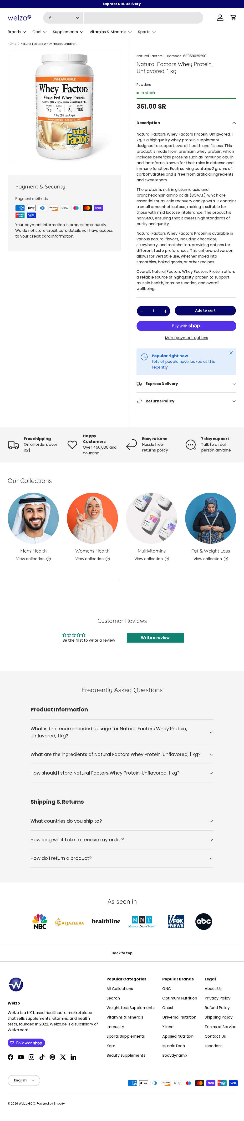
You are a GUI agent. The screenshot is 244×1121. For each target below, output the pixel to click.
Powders (144, 84)
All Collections (120, 988)
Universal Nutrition (179, 1017)
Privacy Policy (217, 998)
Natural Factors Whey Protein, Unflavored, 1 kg (49, 43)
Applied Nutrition (177, 1036)
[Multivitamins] (151, 518)
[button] (233, 17)
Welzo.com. (18, 1030)
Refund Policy (217, 1007)
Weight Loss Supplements (131, 1007)
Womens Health (92, 551)
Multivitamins (152, 551)
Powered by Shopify (51, 1103)
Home (12, 43)
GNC (166, 988)
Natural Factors (150, 56)
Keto (111, 1046)
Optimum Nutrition (179, 998)
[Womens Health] (92, 518)
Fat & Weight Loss (210, 551)
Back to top (122, 953)
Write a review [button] (155, 637)
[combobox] (123, 18)
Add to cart (205, 310)
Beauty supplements (126, 1055)
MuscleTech (173, 1046)
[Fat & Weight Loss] (210, 518)
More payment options (186, 337)
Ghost (168, 1007)
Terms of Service (220, 1027)
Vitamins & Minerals (125, 1017)
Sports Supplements (126, 1036)
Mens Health (33, 551)
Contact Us (215, 1036)
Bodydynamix (174, 1055)
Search (113, 998)
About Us (213, 988)
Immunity (115, 1027)
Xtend (167, 1027)
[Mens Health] (33, 518)
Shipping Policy (219, 1017)
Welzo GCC (27, 1103)
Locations (214, 1046)
